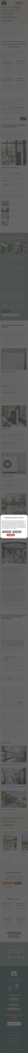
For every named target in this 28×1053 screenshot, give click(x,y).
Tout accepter (17, 531)
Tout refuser (11, 535)
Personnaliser (6, 531)
